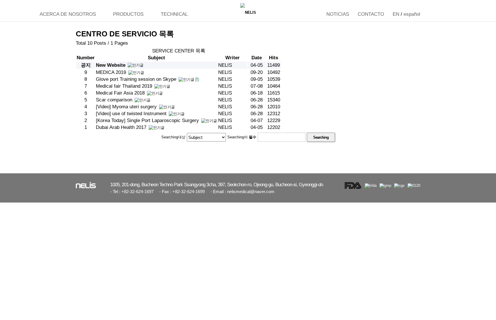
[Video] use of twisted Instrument (132, 113)
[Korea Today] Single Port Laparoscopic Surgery (148, 120)
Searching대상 (173, 137)
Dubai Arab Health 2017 (122, 127)
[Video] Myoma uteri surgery (127, 106)
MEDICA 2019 (111, 72)
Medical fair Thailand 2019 (125, 86)
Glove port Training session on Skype (137, 79)
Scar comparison (115, 100)
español (412, 14)
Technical (174, 14)
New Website (111, 65)
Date (256, 57)
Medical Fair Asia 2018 (121, 93)
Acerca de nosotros (68, 14)
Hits (273, 57)
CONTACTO (371, 14)
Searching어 (241, 137)
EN (396, 14)
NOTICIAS (337, 14)
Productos (128, 14)
